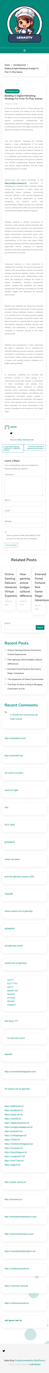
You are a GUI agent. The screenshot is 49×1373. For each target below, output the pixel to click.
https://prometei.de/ (14, 755)
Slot (6, 807)
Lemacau (11, 997)
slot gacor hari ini (13, 1320)
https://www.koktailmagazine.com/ (20, 1071)
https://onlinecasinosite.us (17, 1268)
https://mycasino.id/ (14, 1148)
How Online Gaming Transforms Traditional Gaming (11, 448)
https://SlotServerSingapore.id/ (19, 1144)
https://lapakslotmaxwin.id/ (17, 1123)
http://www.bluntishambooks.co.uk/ (21, 1216)
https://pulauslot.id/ (14, 1131)
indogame (11, 1005)
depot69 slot (12, 990)
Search (8, 623)
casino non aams (12, 859)
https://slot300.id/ (13, 1118)
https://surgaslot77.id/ (15, 1156)
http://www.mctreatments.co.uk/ (19, 1234)
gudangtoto (10, 842)
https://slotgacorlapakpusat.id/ (19, 1127)
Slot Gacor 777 (11, 1021)
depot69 (8, 1054)
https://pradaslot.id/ (14, 1110)
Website (8, 521)
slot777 (10, 980)
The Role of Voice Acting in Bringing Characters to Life (24, 686)
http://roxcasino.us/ (13, 1199)
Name (8, 500)
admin (13, 426)
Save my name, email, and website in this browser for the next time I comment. (23, 537)
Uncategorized (12, 91)
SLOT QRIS (10, 824)
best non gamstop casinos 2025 (19, 876)
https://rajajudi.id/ (13, 1165)
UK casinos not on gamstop (17, 1089)
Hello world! (16, 719)
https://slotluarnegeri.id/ (16, 1135)
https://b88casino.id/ (14, 1106)
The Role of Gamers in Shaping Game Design (35, 447)
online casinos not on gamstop (19, 911)
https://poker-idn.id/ (14, 1114)
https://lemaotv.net (26, 440)
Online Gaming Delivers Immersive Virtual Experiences (24, 652)
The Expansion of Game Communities (25, 679)
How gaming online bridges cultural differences (24, 661)
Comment (9, 475)
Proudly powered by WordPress (30, 1360)
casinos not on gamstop (16, 963)
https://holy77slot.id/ (14, 1160)
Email (8, 511)
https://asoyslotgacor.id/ (16, 1152)
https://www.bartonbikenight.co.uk (20, 1251)
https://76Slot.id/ (12, 1139)
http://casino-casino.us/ (15, 1182)
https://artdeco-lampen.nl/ (16, 183)
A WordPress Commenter (22, 714)
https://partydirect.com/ (15, 738)
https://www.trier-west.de (16, 1286)
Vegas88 (9, 894)
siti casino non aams (14, 773)
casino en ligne (11, 790)
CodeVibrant (34, 1364)
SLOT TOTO (12, 983)
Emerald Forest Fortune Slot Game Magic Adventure (24, 671)
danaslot (11, 994)
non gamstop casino (14, 945)
